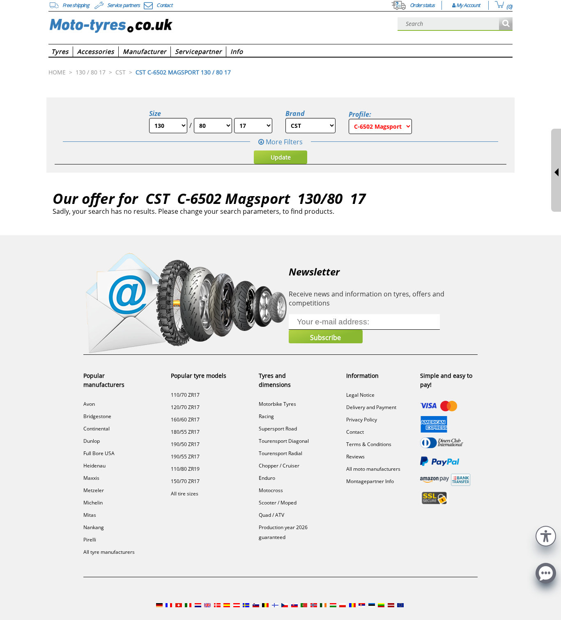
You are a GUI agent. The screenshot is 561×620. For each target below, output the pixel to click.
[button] (546, 535)
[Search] (506, 24)
